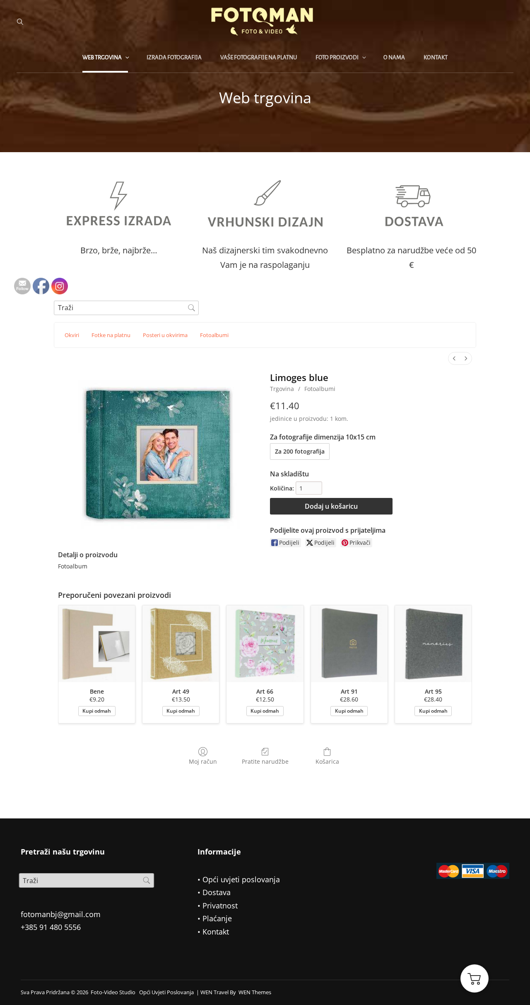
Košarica (327, 761)
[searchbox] (126, 308)
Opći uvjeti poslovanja (241, 879)
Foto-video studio (113, 992)
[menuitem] (454, 358)
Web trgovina (102, 57)
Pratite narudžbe (265, 761)
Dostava (216, 892)
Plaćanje (217, 918)
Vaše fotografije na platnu (258, 57)
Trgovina (282, 389)
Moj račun (203, 761)
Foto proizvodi (337, 57)
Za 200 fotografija (300, 451)
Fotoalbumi (319, 389)
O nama (394, 57)
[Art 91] (349, 643)
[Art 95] (433, 643)
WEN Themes (254, 992)
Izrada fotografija (174, 57)
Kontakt (436, 57)
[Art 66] (264, 643)
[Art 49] (180, 643)
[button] (474, 978)
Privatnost (220, 905)
